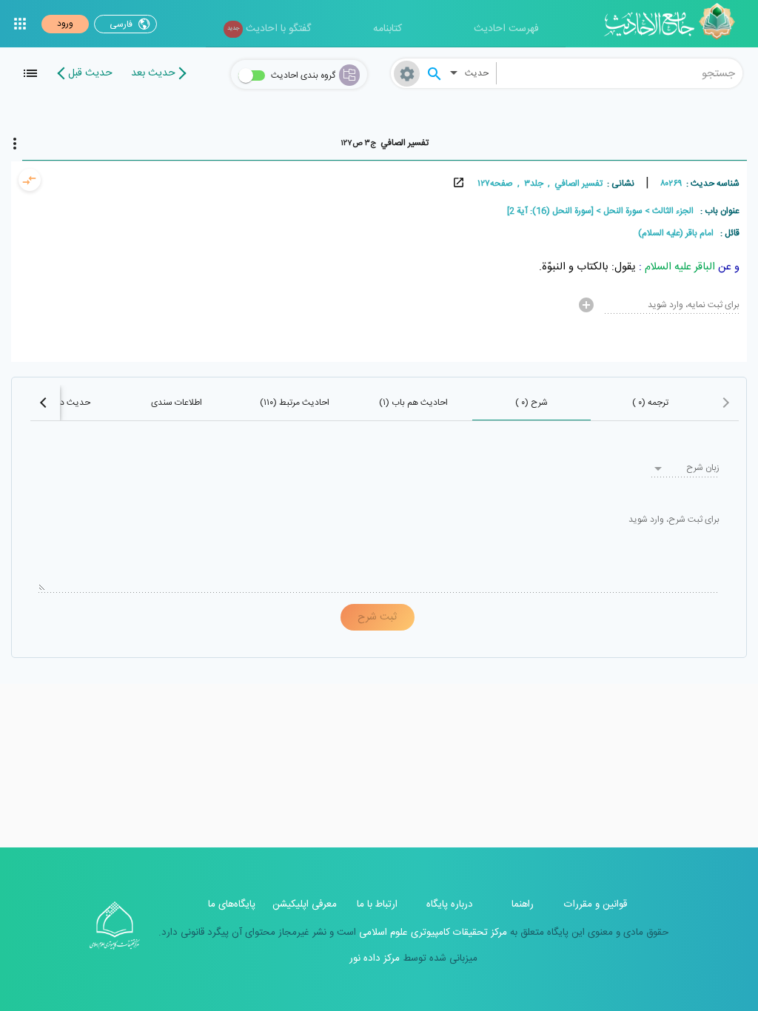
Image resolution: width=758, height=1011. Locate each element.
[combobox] (619, 73)
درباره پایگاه (449, 904)
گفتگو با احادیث (269, 29)
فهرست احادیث (506, 29)
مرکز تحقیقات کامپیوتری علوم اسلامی (431, 932)
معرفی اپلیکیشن (304, 904)
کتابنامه (387, 29)
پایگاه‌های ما (231, 904)
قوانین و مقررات (595, 904)
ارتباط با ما (377, 904)
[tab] (384, 143)
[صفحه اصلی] (674, 24)
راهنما (523, 904)
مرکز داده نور (374, 958)
